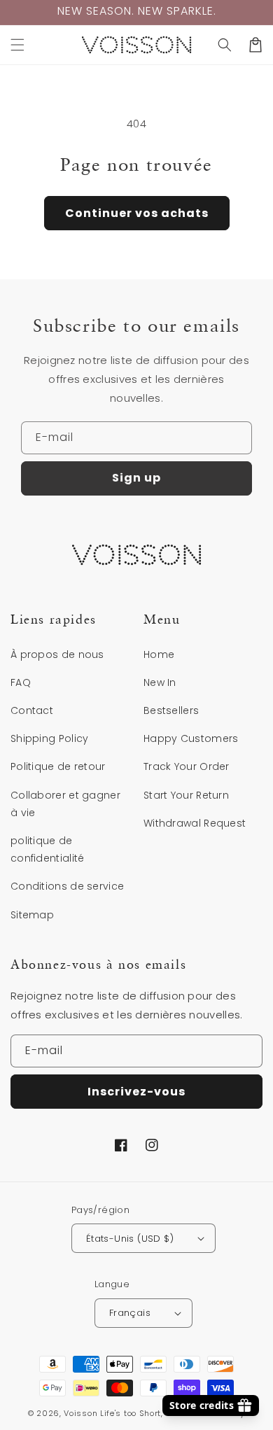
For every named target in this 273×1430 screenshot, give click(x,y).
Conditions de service (67, 886)
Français (129, 1312)
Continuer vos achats (137, 213)
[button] (17, 44)
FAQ (20, 682)
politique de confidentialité (47, 849)
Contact (31, 710)
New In (160, 682)
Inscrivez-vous (137, 1092)
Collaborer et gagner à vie (65, 804)
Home (159, 654)
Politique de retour (58, 766)
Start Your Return (186, 795)
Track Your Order (187, 766)
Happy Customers (191, 738)
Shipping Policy (49, 738)
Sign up (136, 478)
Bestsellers (171, 710)
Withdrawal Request (195, 823)
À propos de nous (57, 654)
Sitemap (32, 915)
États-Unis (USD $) (130, 1238)
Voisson (80, 1413)
